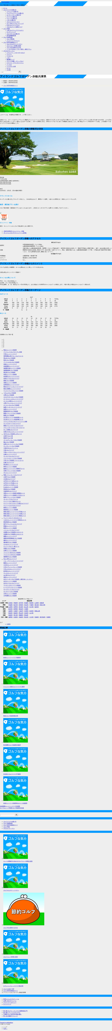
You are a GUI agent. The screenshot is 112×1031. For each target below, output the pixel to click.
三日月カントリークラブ (11, 565)
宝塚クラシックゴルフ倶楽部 (12, 470)
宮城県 (26, 603)
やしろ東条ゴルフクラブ (11, 429)
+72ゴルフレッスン (9, 51)
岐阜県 (10, 609)
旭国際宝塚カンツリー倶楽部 (12, 368)
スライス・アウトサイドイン (15, 63)
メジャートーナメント (13, 40)
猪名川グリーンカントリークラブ (13, 386)
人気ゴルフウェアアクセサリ (15, 30)
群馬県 (21, 605)
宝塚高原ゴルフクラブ (10, 491)
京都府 (16, 611)
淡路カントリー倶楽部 (10, 382)
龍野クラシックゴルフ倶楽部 (12, 497)
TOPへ (5, 1028)
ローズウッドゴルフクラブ (11, 589)
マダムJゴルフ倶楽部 (10, 393)
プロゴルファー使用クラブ (14, 27)
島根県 (16, 613)
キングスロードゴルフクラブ (12, 423)
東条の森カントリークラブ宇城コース (15, 511)
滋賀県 (10, 611)
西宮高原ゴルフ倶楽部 (10, 522)
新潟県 (21, 607)
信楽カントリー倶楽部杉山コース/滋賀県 (15, 803)
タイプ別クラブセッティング (15, 23)
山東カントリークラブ (10, 454)
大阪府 (21, 611)
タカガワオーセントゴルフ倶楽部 (13, 397)
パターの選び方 (11, 20)
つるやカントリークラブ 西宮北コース (15, 520)
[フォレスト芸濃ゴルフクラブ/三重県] (15, 684)
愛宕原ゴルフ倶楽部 (9, 372)
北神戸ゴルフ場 (8, 436)
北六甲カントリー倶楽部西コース (13, 417)
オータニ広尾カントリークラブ (13, 401)
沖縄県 (48, 617)
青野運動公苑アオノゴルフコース (13, 356)
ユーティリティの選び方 (14, 15)
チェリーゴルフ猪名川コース (12, 501)
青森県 (16, 603)
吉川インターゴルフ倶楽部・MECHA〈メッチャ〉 (18, 579)
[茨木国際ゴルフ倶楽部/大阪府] (15, 742)
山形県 (37, 603)
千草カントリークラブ (10, 354)
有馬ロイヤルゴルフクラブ (11, 378)
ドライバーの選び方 (12, 11)
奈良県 (31, 611)
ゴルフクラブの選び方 (9, 10)
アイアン (9, 54)
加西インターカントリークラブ (13, 407)
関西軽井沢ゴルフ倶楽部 (11, 411)
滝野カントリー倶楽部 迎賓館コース (14, 493)
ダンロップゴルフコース (11, 499)
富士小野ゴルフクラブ (10, 559)
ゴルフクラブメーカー (13, 22)
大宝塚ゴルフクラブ (9, 479)
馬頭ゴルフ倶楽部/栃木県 (10, 716)
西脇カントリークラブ (10, 526)
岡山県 (21, 613)
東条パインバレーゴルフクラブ (13, 475)
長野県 (16, 607)
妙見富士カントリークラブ (11, 571)
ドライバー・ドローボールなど (16, 52)
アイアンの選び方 (12, 16)
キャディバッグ (11, 32)
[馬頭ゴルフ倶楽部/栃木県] (15, 713)
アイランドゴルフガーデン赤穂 (13, 352)
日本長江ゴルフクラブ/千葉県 (12, 774)
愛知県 (21, 609)
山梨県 (10, 607)
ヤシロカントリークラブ (11, 573)
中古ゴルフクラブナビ (13, 25)
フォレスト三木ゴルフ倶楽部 (12, 554)
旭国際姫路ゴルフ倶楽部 (11, 370)
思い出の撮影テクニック (10, 1016)
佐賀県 (16, 617)
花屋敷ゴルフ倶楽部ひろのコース (13, 532)
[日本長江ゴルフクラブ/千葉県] (15, 771)
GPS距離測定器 (11, 35)
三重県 (26, 609)
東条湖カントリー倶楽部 (11, 509)
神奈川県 (42, 605)
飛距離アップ (10, 59)
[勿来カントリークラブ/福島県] (15, 654)
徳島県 (10, 615)
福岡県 (10, 617)
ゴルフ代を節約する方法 (14, 47)
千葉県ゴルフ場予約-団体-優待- (12, 1014)
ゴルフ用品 (6, 28)
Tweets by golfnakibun (6, 1022)
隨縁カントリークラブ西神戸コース (14, 468)
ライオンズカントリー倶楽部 (12, 585)
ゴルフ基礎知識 (7, 37)
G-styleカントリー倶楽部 (11, 487)
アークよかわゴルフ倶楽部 (11, 362)
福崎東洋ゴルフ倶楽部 (10, 556)
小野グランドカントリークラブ (13, 403)
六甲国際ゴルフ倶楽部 (10, 595)
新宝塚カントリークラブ (11, 464)
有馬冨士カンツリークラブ (11, 376)
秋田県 (31, 603)
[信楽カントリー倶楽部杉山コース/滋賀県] (15, 800)
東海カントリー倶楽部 (10, 507)
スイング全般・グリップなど (15, 61)
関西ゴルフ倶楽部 (9, 415)
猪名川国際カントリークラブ (12, 388)
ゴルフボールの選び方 (13, 34)
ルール (8, 68)
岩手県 (21, 603)
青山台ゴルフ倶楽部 (9, 358)
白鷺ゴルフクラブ (9, 462)
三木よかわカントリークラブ (12, 569)
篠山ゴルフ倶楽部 (9, 442)
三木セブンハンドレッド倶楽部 (13, 567)
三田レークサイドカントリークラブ (14, 452)
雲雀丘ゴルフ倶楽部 (9, 548)
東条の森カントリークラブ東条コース (15, 515)
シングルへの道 (11, 66)
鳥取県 (10, 613)
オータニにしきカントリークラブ (13, 399)
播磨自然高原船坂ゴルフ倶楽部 (13, 538)
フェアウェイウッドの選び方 (15, 13)
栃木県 (16, 605)
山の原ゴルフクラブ (9, 575)
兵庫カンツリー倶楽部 (10, 550)
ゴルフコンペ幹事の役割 (14, 46)
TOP (8, 989)
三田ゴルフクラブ (9, 450)
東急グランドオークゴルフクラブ (13, 425)
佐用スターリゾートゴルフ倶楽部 (13, 444)
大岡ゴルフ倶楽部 (9, 395)
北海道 (10, 603)
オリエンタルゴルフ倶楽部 (11, 405)
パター (8, 58)
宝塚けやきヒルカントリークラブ (13, 431)
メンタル (9, 64)
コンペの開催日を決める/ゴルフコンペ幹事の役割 (17, 861)
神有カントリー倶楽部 (10, 466)
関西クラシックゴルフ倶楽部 (12, 413)
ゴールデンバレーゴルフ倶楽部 (13, 440)
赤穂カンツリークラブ (10, 364)
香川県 (16, 615)
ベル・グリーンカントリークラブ (13, 561)
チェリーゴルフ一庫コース (11, 546)
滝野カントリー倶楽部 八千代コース (14, 495)
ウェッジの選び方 (12, 18)
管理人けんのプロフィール (11, 999)
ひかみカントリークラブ (11, 544)
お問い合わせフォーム (9, 1001)
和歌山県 (37, 611)
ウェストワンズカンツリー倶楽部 (13, 390)
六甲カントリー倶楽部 (10, 593)
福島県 (42, 603)
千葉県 (31, 605)
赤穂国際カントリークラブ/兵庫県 (10, 806)
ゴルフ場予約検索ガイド (10, 42)
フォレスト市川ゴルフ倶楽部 (12, 552)
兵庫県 (26, 611)
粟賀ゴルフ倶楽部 (9, 380)
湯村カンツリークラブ (10, 577)
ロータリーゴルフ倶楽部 (11, 591)
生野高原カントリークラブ (11, 384)
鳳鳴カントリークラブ (10, 563)
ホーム (5, 8)
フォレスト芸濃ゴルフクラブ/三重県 (14, 686)
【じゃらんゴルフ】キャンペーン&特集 (14, 233)
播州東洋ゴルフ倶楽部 (10, 542)
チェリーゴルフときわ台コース (13, 518)
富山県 (26, 607)
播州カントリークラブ (10, 540)
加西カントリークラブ (10, 409)
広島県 (26, 613)
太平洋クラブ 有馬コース (11, 481)
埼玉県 (26, 605)
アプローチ (10, 56)
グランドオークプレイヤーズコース (14, 427)
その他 (8, 70)
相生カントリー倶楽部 (10, 350)
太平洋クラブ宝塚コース (11, 483)
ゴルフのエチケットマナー (14, 44)
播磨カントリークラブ (10, 536)
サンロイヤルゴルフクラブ (11, 456)
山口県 (31, 613)
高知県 (26, 615)
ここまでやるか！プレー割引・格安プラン (19, 49)
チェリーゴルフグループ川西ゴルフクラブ (16, 503)
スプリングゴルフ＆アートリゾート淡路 (15, 421)
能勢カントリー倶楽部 (10, 528)
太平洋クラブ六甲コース (11, 485)
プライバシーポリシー (9, 1002)
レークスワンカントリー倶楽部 (13, 587)
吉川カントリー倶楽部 (10, 581)
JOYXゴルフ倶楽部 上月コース (13, 434)
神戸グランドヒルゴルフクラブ (13, 524)
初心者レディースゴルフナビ (11, 1012)
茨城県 (10, 605)
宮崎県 (37, 617)
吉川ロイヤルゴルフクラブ (11, 583)
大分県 (31, 617)
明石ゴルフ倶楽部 (9, 360)
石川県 (31, 607)
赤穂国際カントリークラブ (11, 366)
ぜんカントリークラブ (10, 472)
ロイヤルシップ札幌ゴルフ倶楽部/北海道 (12, 808)
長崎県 (21, 617)
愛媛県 (21, 615)
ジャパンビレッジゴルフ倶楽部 (13, 458)
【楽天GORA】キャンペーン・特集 (13, 231)
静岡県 (16, 609)
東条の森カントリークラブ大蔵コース (15, 513)
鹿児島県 (42, 617)
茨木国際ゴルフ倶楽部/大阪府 (12, 745)
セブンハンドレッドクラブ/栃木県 (13, 986)
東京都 (37, 605)
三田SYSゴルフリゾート (11, 448)
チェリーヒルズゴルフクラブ (12, 505)
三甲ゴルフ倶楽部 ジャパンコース (14, 460)
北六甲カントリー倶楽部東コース (13, 419)
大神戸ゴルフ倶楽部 (9, 477)
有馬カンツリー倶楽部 (10, 374)
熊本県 (26, 617)
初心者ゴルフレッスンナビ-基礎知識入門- (15, 1011)
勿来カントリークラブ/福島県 (12, 657)
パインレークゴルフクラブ (11, 530)
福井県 (37, 607)
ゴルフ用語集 (10, 39)
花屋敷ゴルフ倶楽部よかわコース (13, 534)
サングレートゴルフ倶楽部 (11, 446)
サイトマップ (7, 1004)
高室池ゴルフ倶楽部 (9, 489)
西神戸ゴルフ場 (8, 438)
